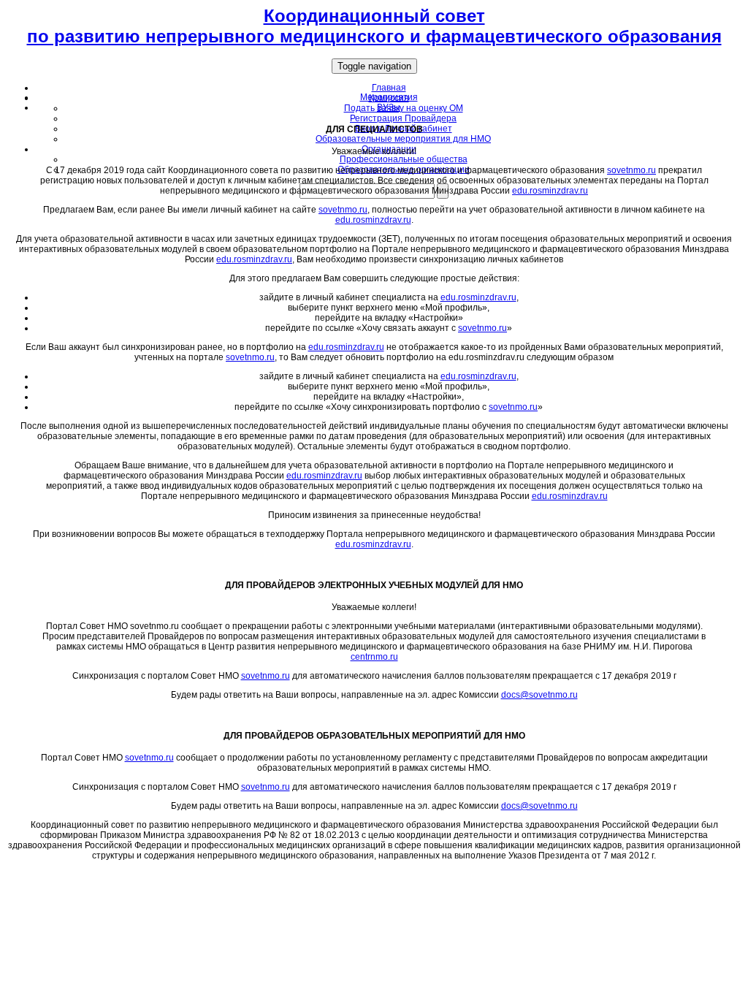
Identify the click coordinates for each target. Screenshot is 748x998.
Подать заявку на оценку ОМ (403, 108)
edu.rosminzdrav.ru (550, 191)
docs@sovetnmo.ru (539, 695)
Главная (389, 88)
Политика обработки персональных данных (374, 873)
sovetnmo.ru (631, 170)
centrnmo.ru (374, 657)
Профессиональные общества (404, 159)
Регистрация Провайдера (403, 118)
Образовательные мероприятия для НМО (403, 139)
